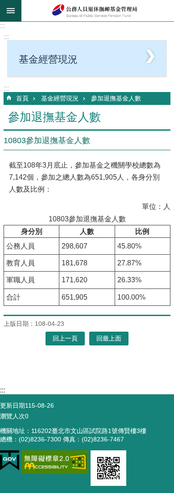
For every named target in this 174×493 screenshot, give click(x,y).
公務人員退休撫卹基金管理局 (97, 10)
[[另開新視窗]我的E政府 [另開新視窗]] (9, 460)
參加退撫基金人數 (116, 98)
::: (2, 25)
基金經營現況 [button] (48, 59)
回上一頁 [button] (65, 338)
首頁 (22, 98)
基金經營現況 (60, 98)
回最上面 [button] (108, 338)
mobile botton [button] (10, 10)
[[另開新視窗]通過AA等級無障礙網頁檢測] (54, 462)
